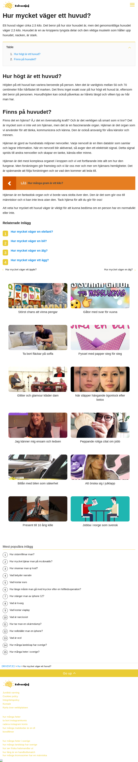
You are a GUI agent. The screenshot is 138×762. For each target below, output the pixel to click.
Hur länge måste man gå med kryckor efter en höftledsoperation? (45, 589)
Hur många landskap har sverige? (28, 644)
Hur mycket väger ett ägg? (30, 260)
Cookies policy (10, 696)
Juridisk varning (11, 692)
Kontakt (7, 703)
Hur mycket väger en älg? (29, 250)
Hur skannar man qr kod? (24, 568)
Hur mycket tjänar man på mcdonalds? (31, 561)
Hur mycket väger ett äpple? (21, 269)
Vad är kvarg (17, 603)
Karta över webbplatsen (15, 707)
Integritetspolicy (11, 700)
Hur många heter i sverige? (24, 651)
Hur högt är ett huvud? (27, 54)
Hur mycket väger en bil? (29, 241)
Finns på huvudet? (25, 59)
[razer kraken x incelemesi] (69, 760)
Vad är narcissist (19, 617)
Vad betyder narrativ (21, 575)
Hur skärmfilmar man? (22, 554)
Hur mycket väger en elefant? (32, 231)
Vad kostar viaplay (20, 610)
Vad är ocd (15, 637)
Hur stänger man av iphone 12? (27, 596)
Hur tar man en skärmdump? (25, 623)
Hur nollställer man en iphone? (26, 630)
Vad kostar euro (18, 582)
